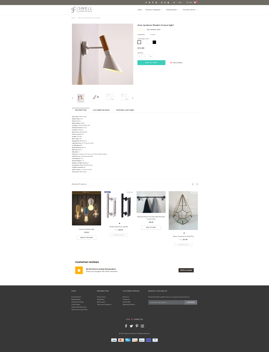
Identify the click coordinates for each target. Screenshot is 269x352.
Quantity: (140, 53)
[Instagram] (156, 2)
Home (73, 18)
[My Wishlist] (165, 2)
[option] (102, 54)
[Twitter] (149, 2)
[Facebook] (146, 2)
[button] (148, 29)
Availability (141, 34)
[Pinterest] (152, 2)
